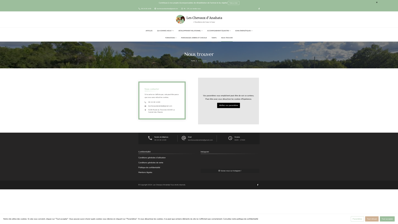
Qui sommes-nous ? (164, 31)
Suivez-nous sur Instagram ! (231, 171)
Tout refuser (372, 219)
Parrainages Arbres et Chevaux (194, 38)
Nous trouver (227, 38)
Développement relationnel (189, 31)
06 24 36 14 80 (146, 9)
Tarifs (214, 38)
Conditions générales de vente (150, 162)
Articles (149, 31)
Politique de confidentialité (149, 167)
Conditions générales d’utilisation (152, 157)
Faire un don (234, 3)
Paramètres (357, 219)
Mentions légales (145, 172)
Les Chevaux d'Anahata (204, 18)
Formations (170, 38)
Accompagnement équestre (218, 31)
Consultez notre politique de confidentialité (240, 219)
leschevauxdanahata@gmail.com (167, 9)
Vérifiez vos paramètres (228, 105)
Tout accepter (387, 219)
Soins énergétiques (243, 31)
